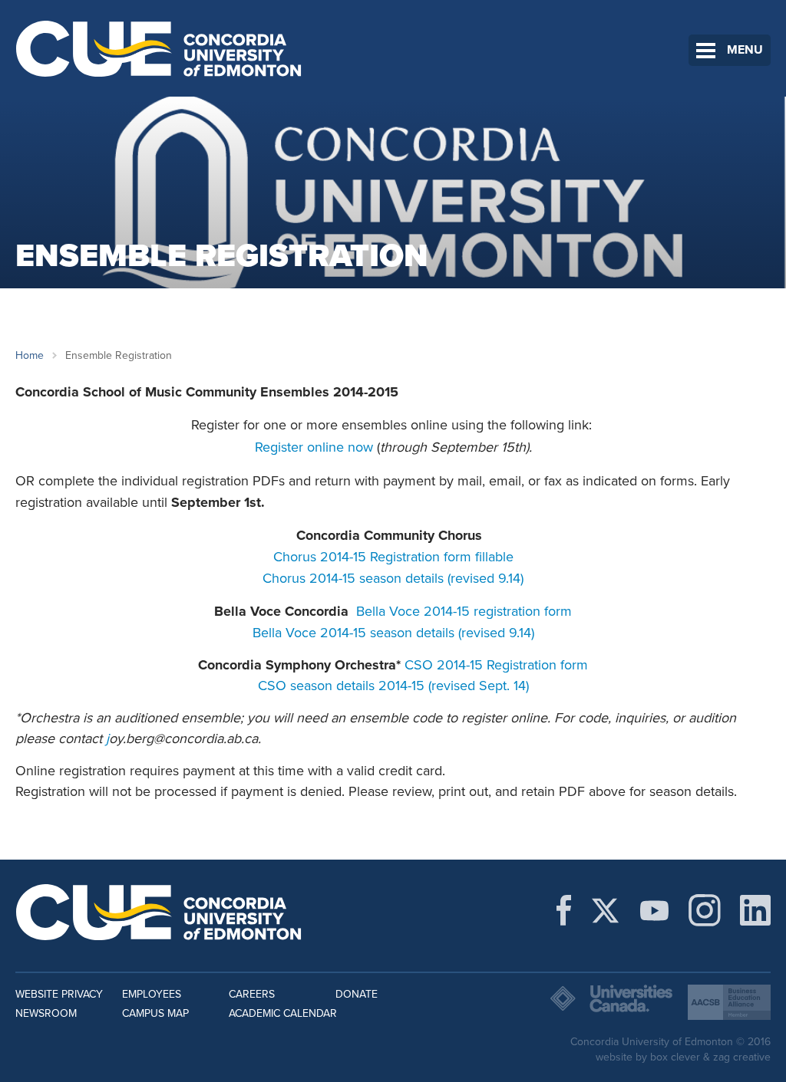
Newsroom (46, 1013)
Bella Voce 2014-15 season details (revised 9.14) (393, 632)
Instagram (705, 910)
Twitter (605, 910)
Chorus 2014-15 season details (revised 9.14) (393, 578)
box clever (675, 1057)
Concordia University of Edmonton (159, 48)
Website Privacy (59, 994)
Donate (356, 994)
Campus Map (155, 1013)
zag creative (742, 1057)
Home (29, 355)
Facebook (563, 910)
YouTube (654, 910)
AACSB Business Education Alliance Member (729, 1002)
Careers (252, 994)
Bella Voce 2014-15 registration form (464, 611)
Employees (151, 994)
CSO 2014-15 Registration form (496, 664)
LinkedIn (755, 910)
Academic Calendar (283, 1013)
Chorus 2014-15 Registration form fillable (393, 556)
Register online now (314, 447)
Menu (745, 50)
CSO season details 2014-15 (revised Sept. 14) (393, 685)
